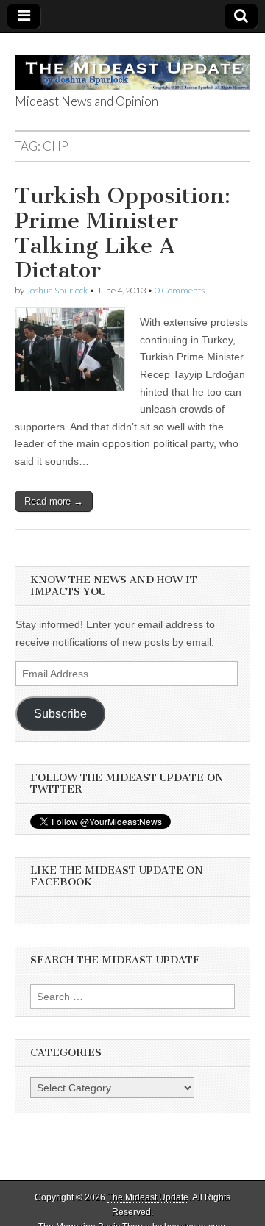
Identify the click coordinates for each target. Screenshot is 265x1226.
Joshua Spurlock (57, 290)
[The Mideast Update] (132, 64)
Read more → (53, 501)
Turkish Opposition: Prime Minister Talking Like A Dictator (122, 232)
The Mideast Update (147, 1197)
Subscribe (60, 714)
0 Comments (180, 290)
